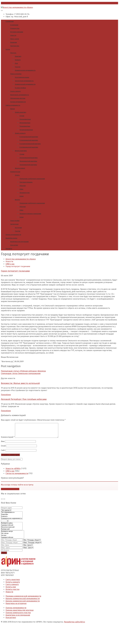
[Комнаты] (11, 516)
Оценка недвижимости (18, 102)
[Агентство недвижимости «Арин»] (17, 7)
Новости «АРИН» (13, 468)
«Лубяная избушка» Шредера (23, 371)
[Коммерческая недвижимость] (11, 518)
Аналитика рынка (11, 238)
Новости (13, 35)
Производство (25, 193)
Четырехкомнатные (26, 130)
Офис (21, 189)
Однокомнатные (25, 119)
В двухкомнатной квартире (29, 137)
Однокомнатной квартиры (29, 158)
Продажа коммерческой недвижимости (23, 596)
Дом (16, 63)
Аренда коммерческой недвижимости (23, 598)
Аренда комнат (20, 168)
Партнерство (14, 46)
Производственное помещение (30, 213)
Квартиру (18, 56)
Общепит (23, 186)
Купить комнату (20, 133)
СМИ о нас (10, 471)
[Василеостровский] (11, 527)
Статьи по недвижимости (17, 473)
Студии (22, 116)
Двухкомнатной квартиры (28, 161)
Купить (17, 175)
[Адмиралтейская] (12, 537)
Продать (13, 53)
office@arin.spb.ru (14, 3)
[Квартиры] (11, 514)
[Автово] (12, 535)
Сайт (3, 450)
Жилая (12, 109)
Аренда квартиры (21, 151)
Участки (17, 231)
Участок (17, 67)
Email (3, 446)
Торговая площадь (26, 182)
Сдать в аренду (15, 91)
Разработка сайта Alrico (74, 622)
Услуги (8, 49)
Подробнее (6, 395)
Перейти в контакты (10, 489)
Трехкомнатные (25, 126)
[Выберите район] (11, 523)
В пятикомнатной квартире (29, 147)
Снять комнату (12, 584)
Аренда (17, 200)
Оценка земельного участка (18, 613)
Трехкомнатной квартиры (28, 165)
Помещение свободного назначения (32, 179)
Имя (3, 441)
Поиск (4, 553)
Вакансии (13, 42)
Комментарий (8, 437)
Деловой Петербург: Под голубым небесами (24, 399)
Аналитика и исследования (19, 241)
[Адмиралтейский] (11, 525)
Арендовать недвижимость (19, 95)
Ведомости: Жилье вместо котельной (20, 383)
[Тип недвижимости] (11, 512)
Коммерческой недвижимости (25, 84)
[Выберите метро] (12, 531)
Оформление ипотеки (17, 98)
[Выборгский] (11, 529)
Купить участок (12, 589)
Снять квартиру (13, 579)
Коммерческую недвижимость (25, 70)
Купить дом (11, 587)
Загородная (14, 224)
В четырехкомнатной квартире (30, 144)
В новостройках (20, 88)
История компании (16, 32)
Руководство (14, 28)
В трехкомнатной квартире (29, 140)
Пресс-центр (14, 39)
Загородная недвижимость (24, 81)
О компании (10, 21)
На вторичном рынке (22, 77)
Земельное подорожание (21, 373)
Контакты (9, 248)
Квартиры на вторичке (16, 603)
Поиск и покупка (15, 74)
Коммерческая (15, 172)
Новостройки (14, 220)
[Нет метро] (12, 533)
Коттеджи (18, 227)
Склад (22, 196)
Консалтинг (14, 245)
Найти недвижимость (13, 105)
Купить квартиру (20, 112)
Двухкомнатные (25, 123)
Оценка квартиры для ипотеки (19, 610)
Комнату (18, 60)
